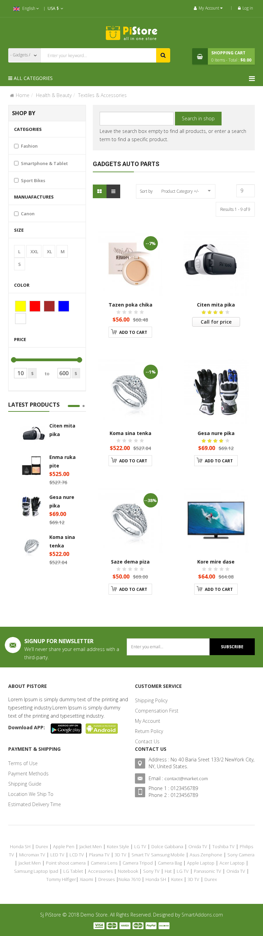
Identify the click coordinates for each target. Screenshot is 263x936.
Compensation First (156, 710)
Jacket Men (90, 846)
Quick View (137, 238)
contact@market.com (186, 778)
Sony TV (151, 871)
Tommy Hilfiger (61, 879)
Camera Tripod (138, 863)
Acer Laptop (232, 863)
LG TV (140, 846)
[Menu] (252, 78)
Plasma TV (99, 855)
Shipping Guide (24, 784)
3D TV (120, 855)
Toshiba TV (223, 846)
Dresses (106, 879)
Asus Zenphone (206, 855)
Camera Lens (104, 863)
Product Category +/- (180, 191)
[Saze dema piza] (130, 520)
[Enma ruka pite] (31, 466)
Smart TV (141, 855)
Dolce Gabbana (167, 846)
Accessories (100, 871)
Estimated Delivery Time (34, 804)
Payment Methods (28, 773)
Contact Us (147, 741)
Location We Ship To (30, 794)
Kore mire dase (216, 561)
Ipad (53, 871)
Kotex (177, 879)
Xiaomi (86, 879)
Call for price (216, 321)
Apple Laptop (200, 863)
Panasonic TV (207, 871)
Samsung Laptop (31, 871)
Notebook (128, 871)
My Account (147, 721)
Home (22, 95)
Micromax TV (32, 855)
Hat (168, 871)
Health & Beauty (54, 95)
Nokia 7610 (129, 879)
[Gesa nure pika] (31, 506)
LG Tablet (73, 871)
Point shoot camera (66, 863)
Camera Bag (170, 863)
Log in (247, 8)
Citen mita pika (216, 304)
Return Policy (149, 731)
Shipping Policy (151, 700)
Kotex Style (118, 846)
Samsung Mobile (168, 855)
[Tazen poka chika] (130, 263)
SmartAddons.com (202, 914)
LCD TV (77, 855)
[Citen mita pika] (31, 435)
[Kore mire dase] (216, 520)
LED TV (57, 855)
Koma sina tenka (130, 433)
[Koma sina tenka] (31, 546)
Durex (42, 846)
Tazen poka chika (130, 304)
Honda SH (20, 846)
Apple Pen (63, 846)
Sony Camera (240, 855)
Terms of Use (23, 763)
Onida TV (197, 846)
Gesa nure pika (216, 433)
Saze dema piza (130, 561)
